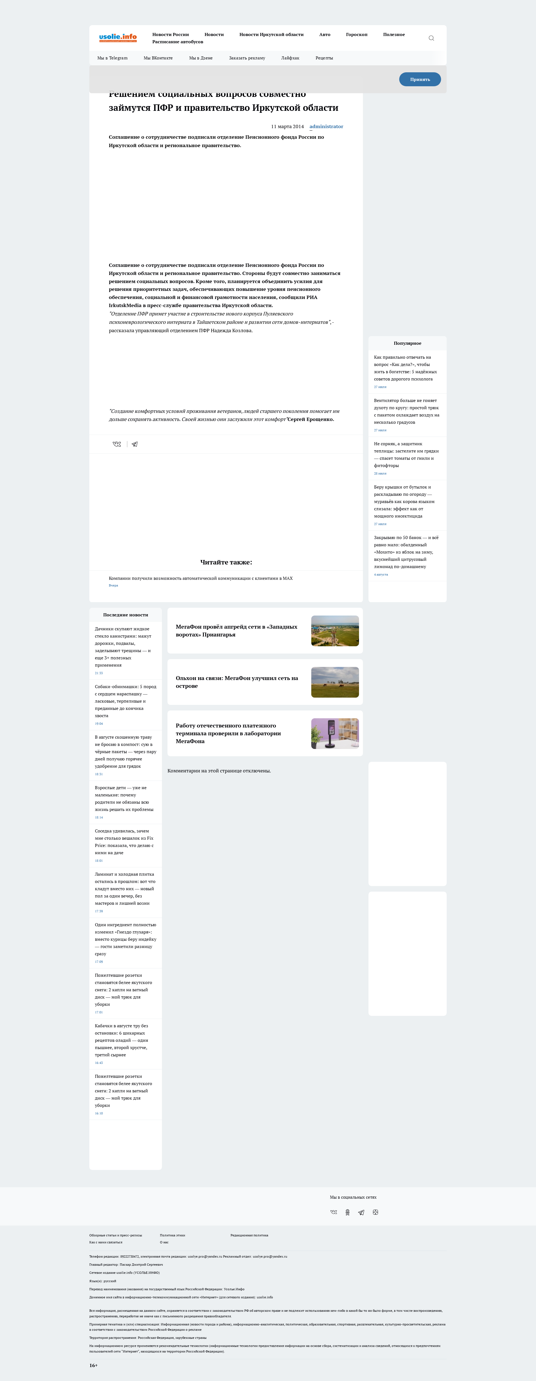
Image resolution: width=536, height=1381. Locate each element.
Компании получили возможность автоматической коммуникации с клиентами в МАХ (201, 581)
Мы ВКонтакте (158, 58)
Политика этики (172, 1235)
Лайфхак (290, 58)
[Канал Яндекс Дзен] (375, 1212)
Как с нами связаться (105, 1242)
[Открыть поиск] (431, 38)
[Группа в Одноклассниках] (348, 1212)
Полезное (394, 34)
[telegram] (136, 444)
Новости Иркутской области (272, 34)
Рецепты (324, 58)
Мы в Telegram (112, 58)
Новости (214, 34)
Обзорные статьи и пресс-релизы (115, 1235)
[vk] (117, 444)
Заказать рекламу (247, 58)
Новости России (170, 34)
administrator (326, 126)
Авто (325, 34)
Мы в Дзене (201, 58)
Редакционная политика (249, 1235)
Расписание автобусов (177, 41)
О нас (164, 1242)
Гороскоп (357, 34)
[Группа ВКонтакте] (334, 1212)
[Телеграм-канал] (361, 1212)
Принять (420, 79)
